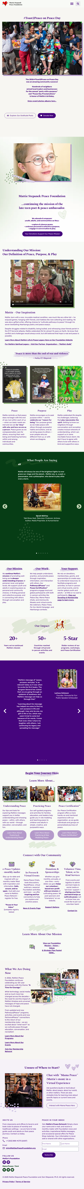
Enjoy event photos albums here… (42, 101)
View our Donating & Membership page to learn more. (68, 597)
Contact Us (72, 911)
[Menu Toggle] (71, 3)
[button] (78, 3)
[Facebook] (4, 1162)
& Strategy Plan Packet (52, 950)
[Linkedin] (8, 1162)
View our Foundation (52, 943)
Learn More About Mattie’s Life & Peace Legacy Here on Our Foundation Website (39, 340)
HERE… (52, 953)
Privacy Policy (8, 1182)
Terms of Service (23, 1182)
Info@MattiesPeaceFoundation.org (21, 1148)
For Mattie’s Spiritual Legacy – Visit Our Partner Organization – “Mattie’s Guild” (38, 344)
